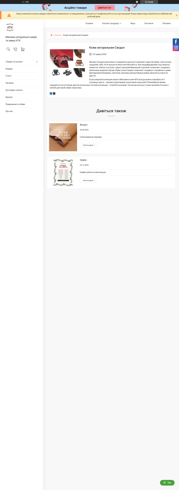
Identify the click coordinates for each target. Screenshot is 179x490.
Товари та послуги (14, 62)
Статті (8, 76)
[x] (54, 94)
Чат (169, 483)
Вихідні (83, 124)
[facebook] (51, 94)
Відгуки (9, 97)
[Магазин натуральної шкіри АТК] (22, 28)
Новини (9, 69)
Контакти (149, 23)
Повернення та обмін (15, 104)
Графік (83, 160)
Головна (89, 23)
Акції (133, 23)
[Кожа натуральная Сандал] (67, 63)
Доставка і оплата (14, 90)
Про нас (9, 111)
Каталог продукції (110, 23)
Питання (9, 83)
